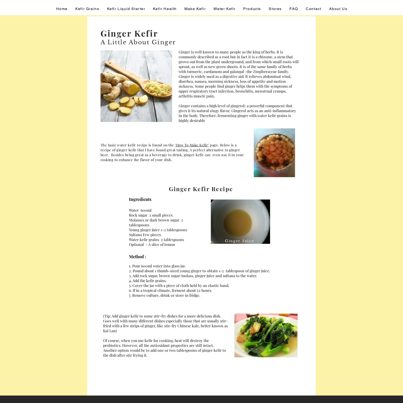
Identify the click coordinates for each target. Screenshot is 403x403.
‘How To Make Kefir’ (192, 145)
